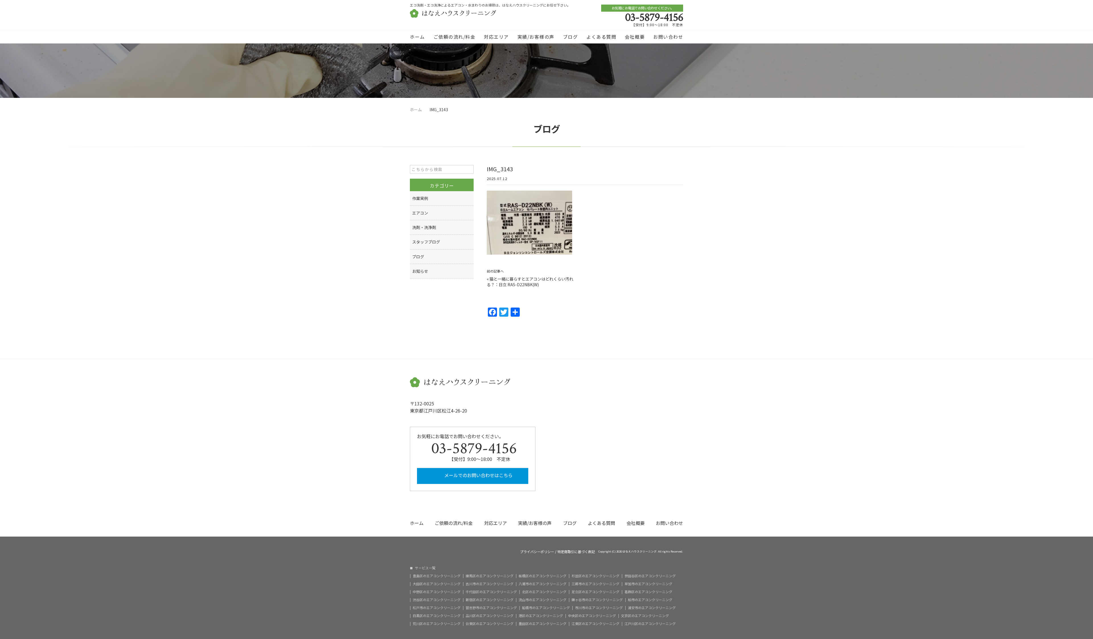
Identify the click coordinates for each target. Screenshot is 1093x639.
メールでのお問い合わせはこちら (478, 475)
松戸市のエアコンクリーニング (437, 607)
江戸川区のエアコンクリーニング (650, 623)
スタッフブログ (426, 242)
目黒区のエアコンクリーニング (437, 615)
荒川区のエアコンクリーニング (437, 623)
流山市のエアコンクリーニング (542, 599)
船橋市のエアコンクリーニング (546, 607)
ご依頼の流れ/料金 (454, 36)
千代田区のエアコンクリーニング (491, 591)
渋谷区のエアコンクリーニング (437, 599)
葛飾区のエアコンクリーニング (648, 591)
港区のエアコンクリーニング (541, 615)
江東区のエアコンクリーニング (595, 623)
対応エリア (496, 36)
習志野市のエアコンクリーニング (491, 607)
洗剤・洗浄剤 (424, 227)
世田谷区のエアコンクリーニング (650, 576)
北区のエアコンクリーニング (544, 591)
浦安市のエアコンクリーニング (652, 607)
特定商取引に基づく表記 (576, 551)
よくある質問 (601, 36)
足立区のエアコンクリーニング (595, 591)
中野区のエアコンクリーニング (437, 591)
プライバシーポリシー (537, 551)
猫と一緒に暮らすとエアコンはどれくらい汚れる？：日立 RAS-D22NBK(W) (530, 281)
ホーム (417, 36)
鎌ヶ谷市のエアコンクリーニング (597, 599)
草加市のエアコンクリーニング (648, 584)
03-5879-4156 (654, 17)
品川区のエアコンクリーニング (489, 615)
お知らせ (420, 271)
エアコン (420, 213)
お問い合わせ (668, 36)
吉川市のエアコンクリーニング (489, 584)
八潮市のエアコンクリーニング (542, 584)
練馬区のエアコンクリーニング (489, 576)
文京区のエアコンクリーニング (645, 615)
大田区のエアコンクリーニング (437, 584)
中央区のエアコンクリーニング (592, 615)
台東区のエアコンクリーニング (489, 623)
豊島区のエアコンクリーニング (437, 576)
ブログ (570, 36)
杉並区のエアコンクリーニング (595, 576)
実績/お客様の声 (535, 36)
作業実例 (420, 198)
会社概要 (635, 36)
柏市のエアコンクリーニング (650, 599)
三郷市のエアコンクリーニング (595, 584)
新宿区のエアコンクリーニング (489, 599)
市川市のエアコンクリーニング (599, 607)
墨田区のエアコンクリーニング (542, 623)
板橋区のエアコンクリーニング (542, 576)
